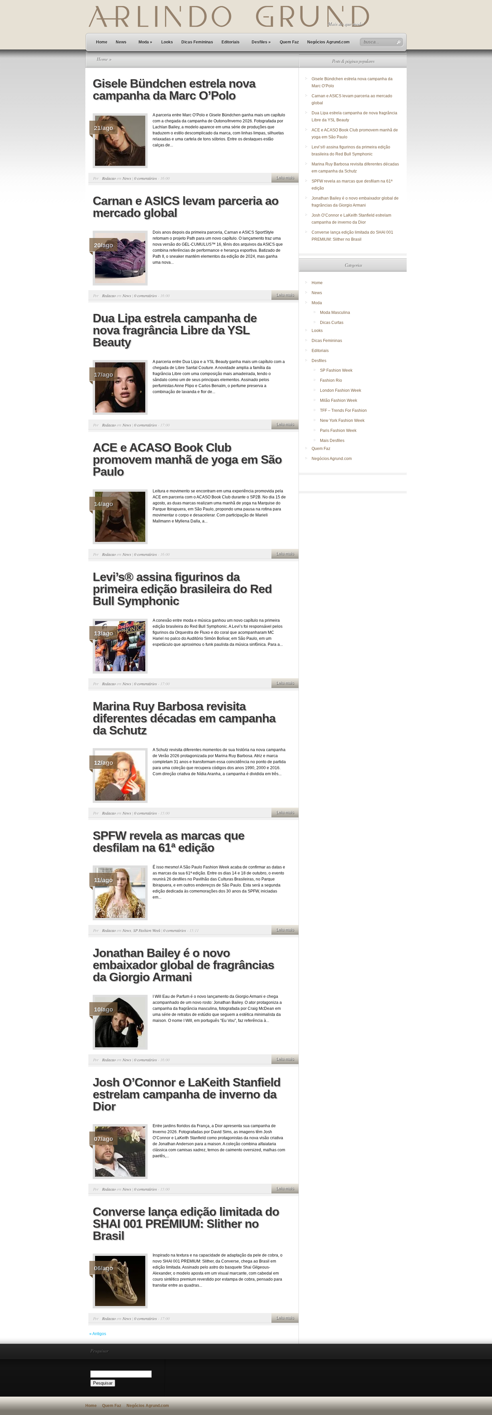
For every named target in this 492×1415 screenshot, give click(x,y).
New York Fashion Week (342, 420)
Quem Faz (289, 42)
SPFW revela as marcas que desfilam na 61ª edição (168, 841)
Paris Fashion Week (338, 430)
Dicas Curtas (331, 322)
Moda (145, 42)
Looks (167, 42)
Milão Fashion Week (338, 400)
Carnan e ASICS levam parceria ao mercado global (185, 207)
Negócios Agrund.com (328, 42)
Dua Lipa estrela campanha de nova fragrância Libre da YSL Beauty (175, 330)
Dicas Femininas (197, 42)
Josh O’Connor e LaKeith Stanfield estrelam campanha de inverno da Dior (186, 1094)
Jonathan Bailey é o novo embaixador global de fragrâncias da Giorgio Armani (183, 965)
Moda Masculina (335, 312)
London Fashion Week (340, 390)
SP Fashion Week (146, 930)
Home (101, 42)
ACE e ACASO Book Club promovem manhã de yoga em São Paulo (187, 459)
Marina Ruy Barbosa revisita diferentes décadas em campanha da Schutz (184, 718)
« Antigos (97, 1333)
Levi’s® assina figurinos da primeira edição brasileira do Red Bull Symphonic (182, 589)
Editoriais (231, 42)
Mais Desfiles (332, 440)
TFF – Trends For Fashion (343, 410)
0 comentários (145, 178)
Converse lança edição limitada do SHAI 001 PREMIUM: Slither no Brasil (186, 1224)
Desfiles (261, 42)
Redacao (109, 178)
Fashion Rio (331, 380)
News (121, 42)
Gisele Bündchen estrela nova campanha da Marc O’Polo (174, 89)
